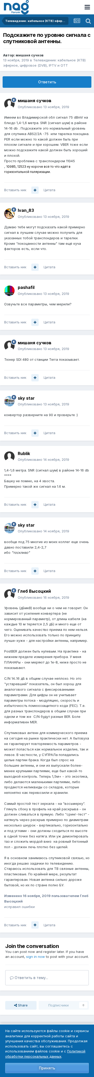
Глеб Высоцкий (34, 591)
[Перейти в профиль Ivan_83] (9, 213)
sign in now (35, 956)
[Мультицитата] (35, 190)
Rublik (24, 453)
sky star (26, 398)
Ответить (47, 82)
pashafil (26, 287)
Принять (47, 1068)
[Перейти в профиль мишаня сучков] (9, 104)
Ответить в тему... (31, 977)
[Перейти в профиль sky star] (9, 401)
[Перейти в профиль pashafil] (9, 291)
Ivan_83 (26, 210)
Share (22, 1005)
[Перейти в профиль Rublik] (9, 456)
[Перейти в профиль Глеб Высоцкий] (9, 594)
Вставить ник (15, 190)
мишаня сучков (30, 55)
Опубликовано (43, 107)
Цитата (49, 190)
